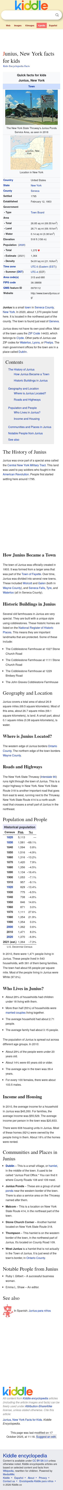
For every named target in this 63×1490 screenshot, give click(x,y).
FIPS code (9, 282)
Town (31, 86)
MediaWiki (8, 1474)
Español (53, 25)
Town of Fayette (31, 574)
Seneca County (44, 307)
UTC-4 (34, 272)
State (6, 185)
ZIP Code (34, 333)
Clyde (20, 338)
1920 (10, 887)
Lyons (36, 342)
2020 (21, 245)
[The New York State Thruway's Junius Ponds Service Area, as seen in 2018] (31, 107)
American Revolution (16, 474)
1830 (10, 842)
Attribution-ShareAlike (38, 1406)
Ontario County (35, 1258)
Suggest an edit (46, 1436)
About (31, 1477)
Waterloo (25, 342)
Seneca (35, 191)
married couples (16, 1012)
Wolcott (27, 583)
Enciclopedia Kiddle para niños (36, 1481)
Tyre (49, 588)
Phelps (48, 342)
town (28, 307)
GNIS (6, 287)
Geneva (54, 321)
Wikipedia (8, 1470)
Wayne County (12, 588)
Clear (50, 15)
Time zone (9, 266)
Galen (42, 583)
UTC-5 (34, 266)
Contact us (9, 1481)
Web (8, 25)
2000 (10, 927)
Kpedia (41, 25)
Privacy (43, 1477)
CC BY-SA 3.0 (40, 1460)
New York (36, 185)
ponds (9, 1191)
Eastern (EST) (48, 266)
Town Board (37, 212)
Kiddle (6, 1477)
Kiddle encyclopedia (35, 1398)
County (7, 190)
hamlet (53, 1166)
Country (8, 180)
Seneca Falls (37, 588)
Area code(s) (11, 277)
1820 (10, 837)
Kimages (29, 25)
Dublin (23, 352)
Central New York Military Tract (26, 465)
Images (18, 25)
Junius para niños (40, 1311)
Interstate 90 (48, 777)
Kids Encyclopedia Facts (16, 66)
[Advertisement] (31, 39)
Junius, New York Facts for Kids (22, 1420)
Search (57, 15)
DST (20, 271)
